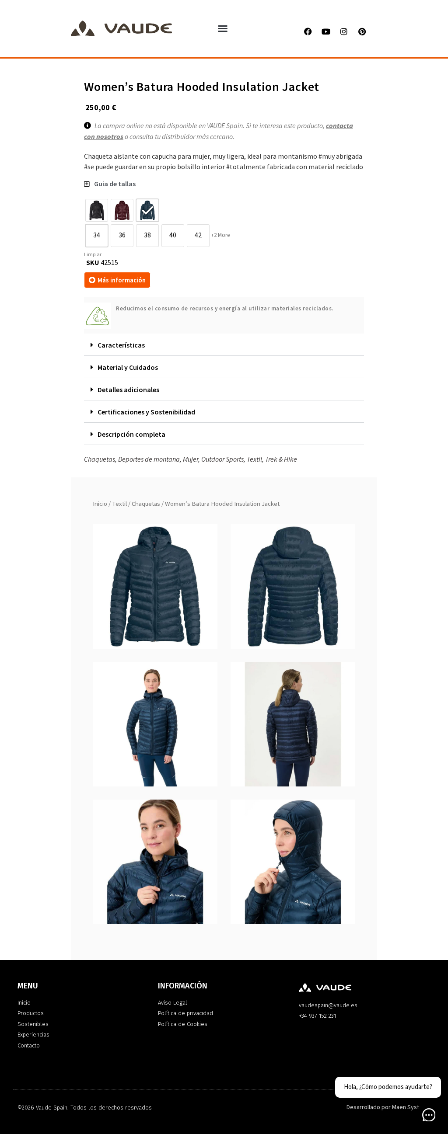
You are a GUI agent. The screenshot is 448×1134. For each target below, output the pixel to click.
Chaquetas (146, 503)
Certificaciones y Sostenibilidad (146, 411)
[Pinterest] (362, 31)
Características (121, 345)
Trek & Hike (281, 459)
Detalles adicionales (128, 389)
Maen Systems (411, 1107)
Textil (119, 503)
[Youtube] (326, 31)
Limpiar (93, 254)
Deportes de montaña (149, 459)
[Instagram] (344, 31)
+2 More (220, 235)
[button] (223, 28)
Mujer (190, 459)
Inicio (100, 503)
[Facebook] (308, 31)
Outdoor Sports (222, 459)
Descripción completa (131, 434)
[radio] (97, 210)
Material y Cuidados (128, 367)
